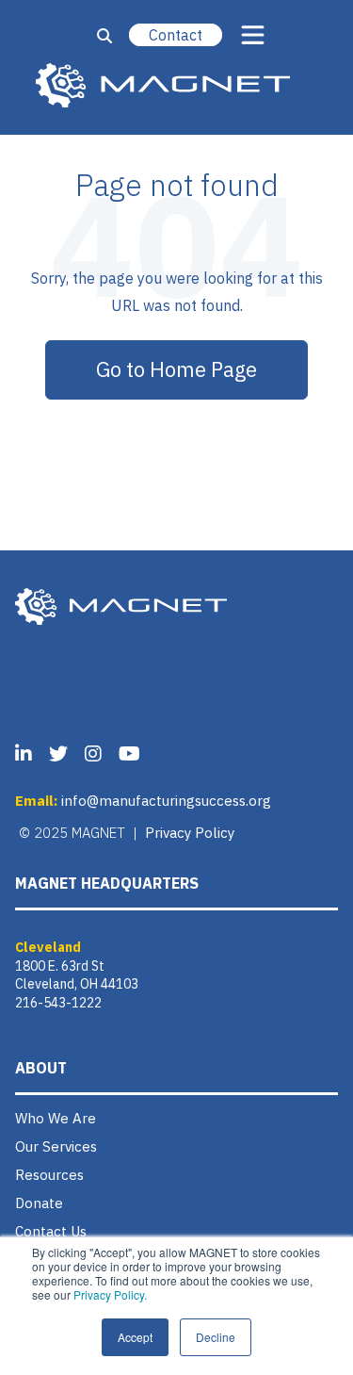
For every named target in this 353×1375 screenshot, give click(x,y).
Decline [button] (215, 1337)
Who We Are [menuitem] (55, 1118)
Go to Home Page (176, 369)
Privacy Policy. (110, 1294)
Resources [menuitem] (49, 1175)
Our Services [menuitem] (56, 1146)
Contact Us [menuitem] (51, 1231)
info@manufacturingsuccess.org (166, 801)
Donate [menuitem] (39, 1203)
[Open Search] (104, 36)
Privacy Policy (189, 833)
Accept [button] (135, 1337)
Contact (175, 34)
